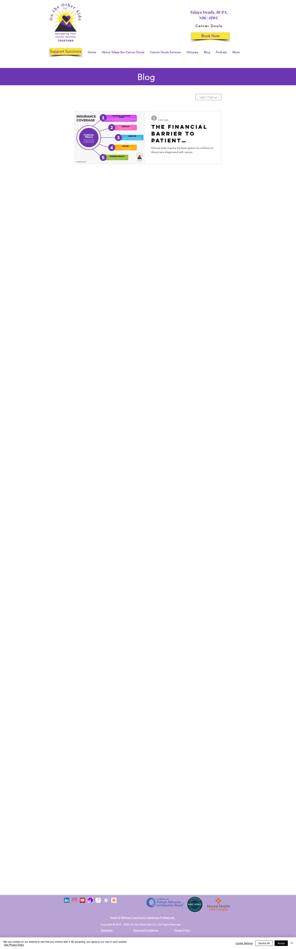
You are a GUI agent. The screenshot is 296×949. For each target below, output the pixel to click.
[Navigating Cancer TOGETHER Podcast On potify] (106, 900)
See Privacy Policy (14, 944)
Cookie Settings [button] (244, 943)
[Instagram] (74, 900)
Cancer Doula (208, 26)
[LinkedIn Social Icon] (66, 900)
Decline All (264, 943)
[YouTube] (82, 900)
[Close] (292, 943)
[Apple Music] (98, 900)
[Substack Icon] (113, 900)
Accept (281, 943)
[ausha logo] (90, 900)
